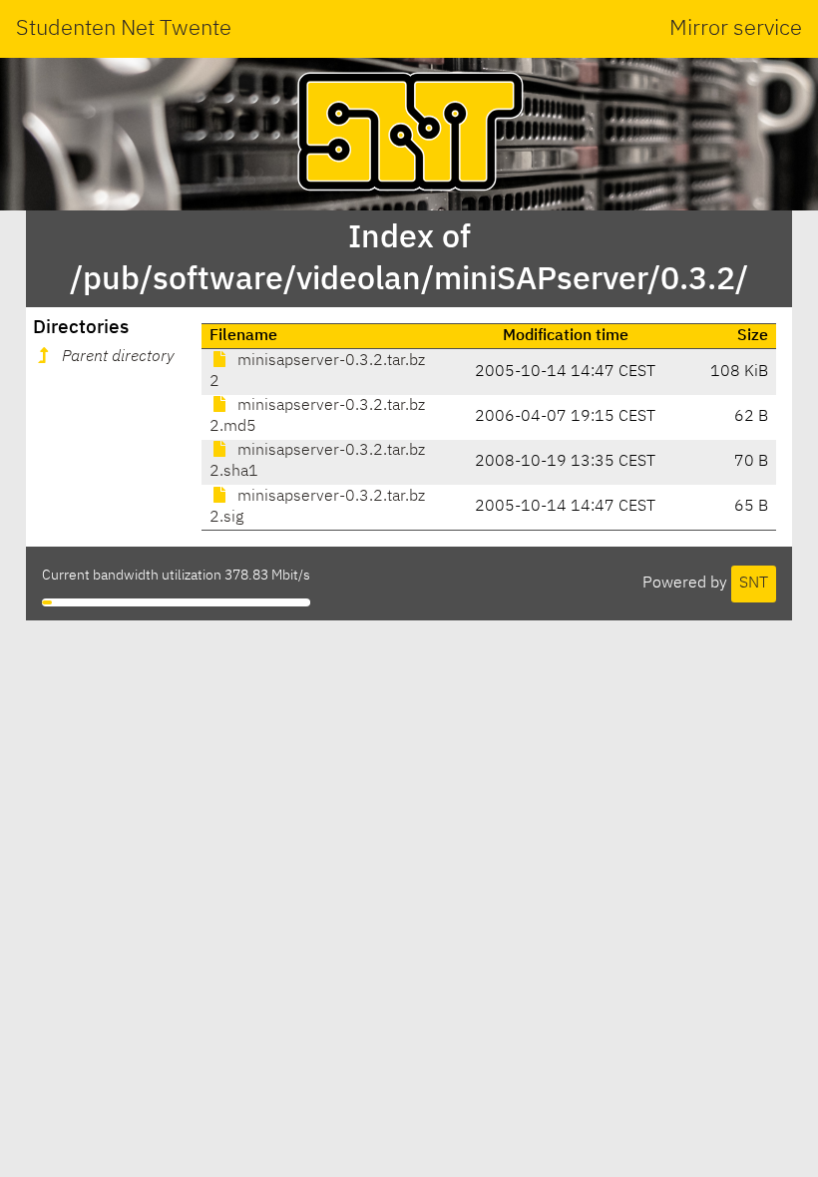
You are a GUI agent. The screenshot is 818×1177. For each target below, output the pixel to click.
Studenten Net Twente (123, 29)
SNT (753, 583)
